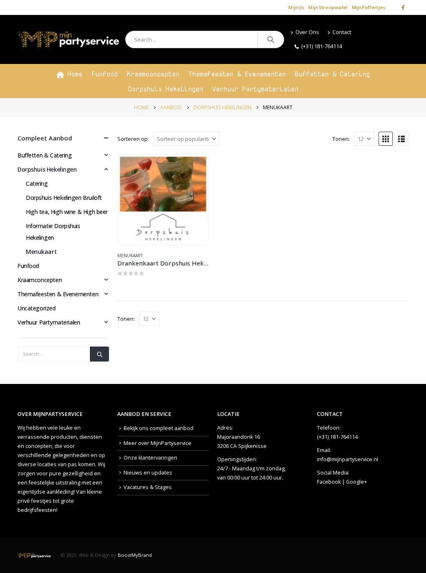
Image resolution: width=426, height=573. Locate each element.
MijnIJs (296, 7)
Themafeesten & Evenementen (237, 74)
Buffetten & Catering (332, 74)
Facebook (329, 481)
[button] (386, 139)
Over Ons (307, 32)
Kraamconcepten (153, 74)
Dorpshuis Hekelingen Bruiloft (64, 198)
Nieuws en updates (148, 472)
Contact (341, 32)
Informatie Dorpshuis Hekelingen (53, 231)
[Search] (271, 39)
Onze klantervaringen (150, 457)
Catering (37, 183)
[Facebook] (403, 7)
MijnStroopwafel (327, 7)
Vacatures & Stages (148, 487)
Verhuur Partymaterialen (255, 88)
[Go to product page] (163, 200)
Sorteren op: (133, 139)
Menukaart (130, 255)
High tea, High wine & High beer (67, 212)
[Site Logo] (68, 39)
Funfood (105, 74)
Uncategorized (36, 308)
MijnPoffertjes (369, 7)
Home (74, 74)
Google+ (356, 481)
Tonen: (341, 139)
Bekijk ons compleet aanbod (158, 428)
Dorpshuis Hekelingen (165, 88)
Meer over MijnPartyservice (157, 443)
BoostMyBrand (135, 555)
